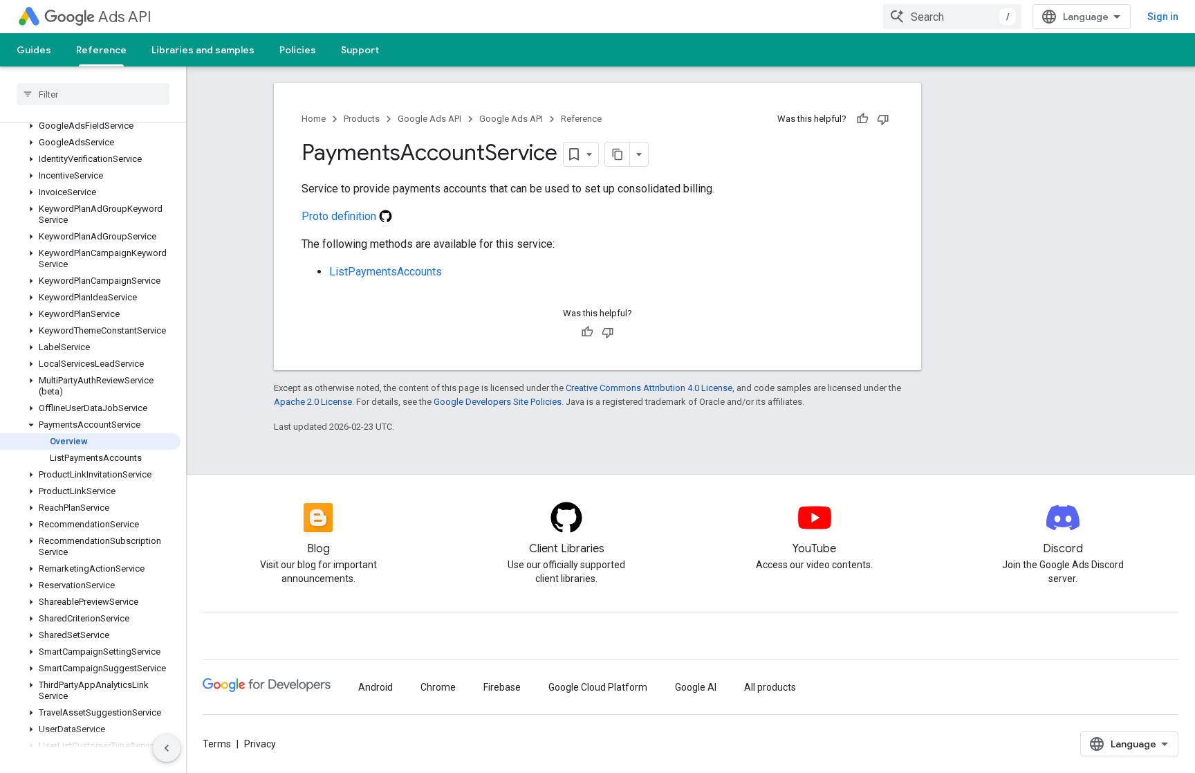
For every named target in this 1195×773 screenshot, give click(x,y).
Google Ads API (429, 118)
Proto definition (340, 216)
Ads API (124, 17)
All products (770, 687)
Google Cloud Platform (597, 687)
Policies (297, 50)
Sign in (1162, 16)
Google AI (695, 687)
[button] (90, 126)
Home (314, 118)
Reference (101, 50)
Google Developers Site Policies (498, 402)
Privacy (260, 743)
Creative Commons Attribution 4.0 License (649, 388)
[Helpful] (862, 119)
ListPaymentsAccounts (385, 271)
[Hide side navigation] (166, 748)
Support (360, 50)
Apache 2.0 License (313, 402)
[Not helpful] (883, 119)
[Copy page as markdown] (617, 154)
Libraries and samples (202, 50)
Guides (34, 50)
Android (375, 687)
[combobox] (952, 16)
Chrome (438, 687)
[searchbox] (93, 94)
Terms (217, 743)
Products (362, 118)
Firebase (502, 687)
